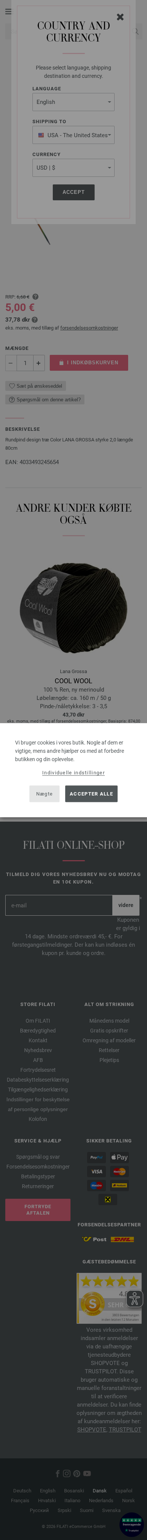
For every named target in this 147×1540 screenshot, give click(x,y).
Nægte (44, 794)
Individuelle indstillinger (73, 772)
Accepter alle (91, 794)
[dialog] (73, 770)
